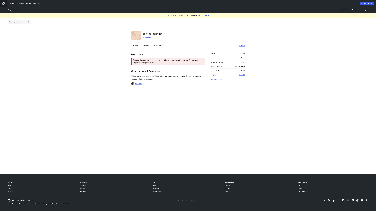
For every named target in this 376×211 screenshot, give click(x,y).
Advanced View (216, 79)
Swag (227, 191)
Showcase (83, 182)
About (10, 182)
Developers (156, 188)
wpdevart (148, 37)
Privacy (10, 191)
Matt (300, 185)
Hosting (10, 188)
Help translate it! (203, 15)
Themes (83, 185)
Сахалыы (30, 200)
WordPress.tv (158, 191)
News (9, 185)
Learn (154, 182)
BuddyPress (302, 191)
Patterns (83, 191)
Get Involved (229, 182)
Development (158, 46)
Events (227, 185)
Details (135, 46)
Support (242, 46)
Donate (228, 188)
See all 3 (242, 75)
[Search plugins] (29, 22)
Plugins (82, 188)
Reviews (146, 46)
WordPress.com (304, 182)
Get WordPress (366, 3)
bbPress (301, 188)
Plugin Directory (13, 10)
